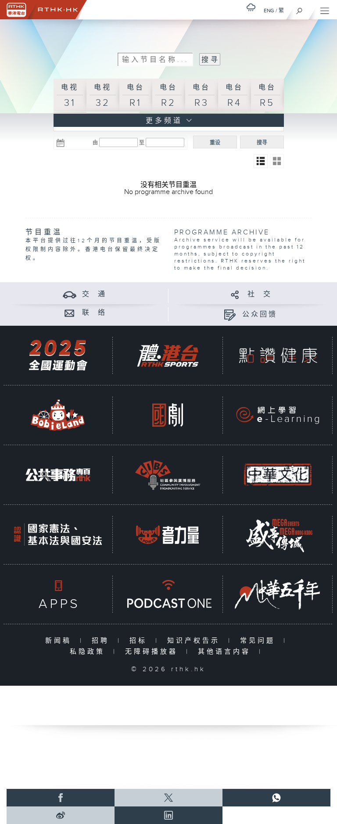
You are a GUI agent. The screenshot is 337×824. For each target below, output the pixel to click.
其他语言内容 (226, 651)
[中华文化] (277, 474)
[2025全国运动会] (58, 355)
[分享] (235, 294)
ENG (269, 10)
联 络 (94, 313)
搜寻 (262, 143)
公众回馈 (259, 314)
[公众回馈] (229, 314)
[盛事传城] (277, 534)
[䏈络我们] (69, 313)
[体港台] (167, 355)
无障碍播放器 (153, 651)
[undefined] (251, 7)
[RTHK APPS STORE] (58, 594)
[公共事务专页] (58, 474)
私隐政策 (89, 651)
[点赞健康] (277, 355)
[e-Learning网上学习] (277, 415)
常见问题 (259, 640)
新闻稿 (60, 640)
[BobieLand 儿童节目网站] (58, 415)
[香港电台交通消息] (69, 294)
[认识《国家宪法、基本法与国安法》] (58, 534)
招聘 (102, 640)
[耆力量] (167, 534)
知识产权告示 (195, 640)
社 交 (259, 294)
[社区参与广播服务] (167, 474)
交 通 (94, 294)
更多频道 (162, 121)
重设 (215, 143)
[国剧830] (167, 415)
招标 (140, 640)
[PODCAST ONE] (167, 594)
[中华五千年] (277, 594)
